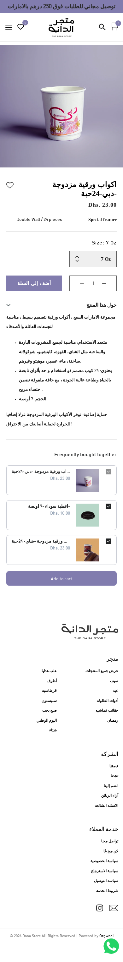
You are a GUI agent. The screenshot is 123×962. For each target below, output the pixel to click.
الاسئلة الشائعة (106, 806)
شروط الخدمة (107, 891)
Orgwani (106, 936)
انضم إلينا (111, 786)
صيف (114, 681)
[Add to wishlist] (10, 184)
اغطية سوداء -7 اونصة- (49, 507)
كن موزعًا (110, 851)
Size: (104, 243)
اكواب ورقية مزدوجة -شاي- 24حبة (41, 541)
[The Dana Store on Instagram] (99, 908)
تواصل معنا (109, 841)
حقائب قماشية (107, 711)
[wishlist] (20, 28)
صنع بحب (49, 711)
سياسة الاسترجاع (104, 871)
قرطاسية (49, 691)
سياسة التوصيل (106, 881)
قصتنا (113, 766)
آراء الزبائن (109, 796)
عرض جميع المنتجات (101, 671)
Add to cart (61, 578)
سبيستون (49, 701)
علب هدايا (49, 671)
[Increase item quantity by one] (77, 283)
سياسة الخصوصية (104, 861)
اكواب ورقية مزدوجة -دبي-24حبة (41, 472)
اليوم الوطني (47, 721)
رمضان (112, 721)
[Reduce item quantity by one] (108, 283)
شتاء (53, 730)
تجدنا (114, 776)
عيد (115, 691)
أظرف (52, 681)
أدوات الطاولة (107, 701)
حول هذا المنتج (101, 305)
